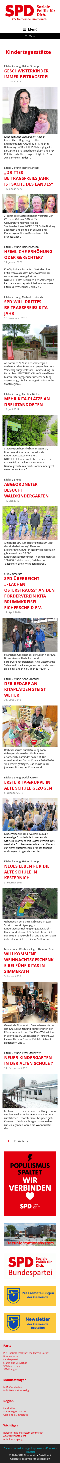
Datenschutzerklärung (16, 1448)
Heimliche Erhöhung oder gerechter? (28, 254)
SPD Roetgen (10, 1369)
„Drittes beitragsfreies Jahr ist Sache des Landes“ (28, 178)
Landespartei (10, 1359)
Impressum (37, 1448)
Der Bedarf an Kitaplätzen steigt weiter (25, 689)
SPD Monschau (11, 1366)
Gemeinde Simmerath (15, 1414)
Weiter (23, 1141)
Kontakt (50, 1448)
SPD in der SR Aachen (15, 1362)
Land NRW (9, 1408)
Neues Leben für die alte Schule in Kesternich (27, 871)
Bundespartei (10, 1356)
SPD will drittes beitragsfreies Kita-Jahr (26, 307)
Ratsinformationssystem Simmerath (23, 1432)
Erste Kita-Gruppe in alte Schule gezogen (28, 785)
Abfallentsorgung (13, 1439)
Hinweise (30, 1451)
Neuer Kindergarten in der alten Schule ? (28, 1060)
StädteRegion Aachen (15, 1411)
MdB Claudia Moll (13, 1387)
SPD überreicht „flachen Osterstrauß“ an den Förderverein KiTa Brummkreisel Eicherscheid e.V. (29, 593)
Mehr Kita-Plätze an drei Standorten (27, 401)
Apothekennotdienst (14, 1435)
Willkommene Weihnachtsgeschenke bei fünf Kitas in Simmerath (29, 962)
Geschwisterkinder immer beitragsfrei (26, 73)
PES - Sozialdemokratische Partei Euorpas (26, 1353)
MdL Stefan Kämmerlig (16, 1390)
